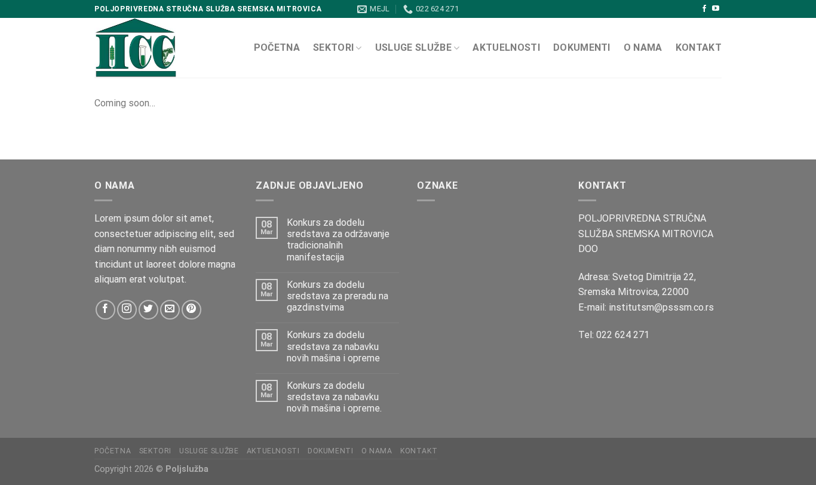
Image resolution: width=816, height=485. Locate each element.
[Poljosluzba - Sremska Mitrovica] (164, 48)
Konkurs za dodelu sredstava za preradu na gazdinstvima (337, 296)
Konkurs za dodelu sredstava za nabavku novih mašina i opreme (333, 346)
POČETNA (277, 47)
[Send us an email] (170, 310)
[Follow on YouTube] (715, 9)
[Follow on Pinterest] (191, 310)
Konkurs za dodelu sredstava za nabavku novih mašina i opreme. (334, 397)
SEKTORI (333, 47)
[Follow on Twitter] (148, 310)
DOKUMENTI (582, 47)
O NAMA (643, 47)
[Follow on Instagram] (127, 310)
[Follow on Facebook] (704, 9)
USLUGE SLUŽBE (413, 47)
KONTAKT (699, 47)
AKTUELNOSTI (506, 47)
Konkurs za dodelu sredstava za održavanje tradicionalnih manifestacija (338, 240)
